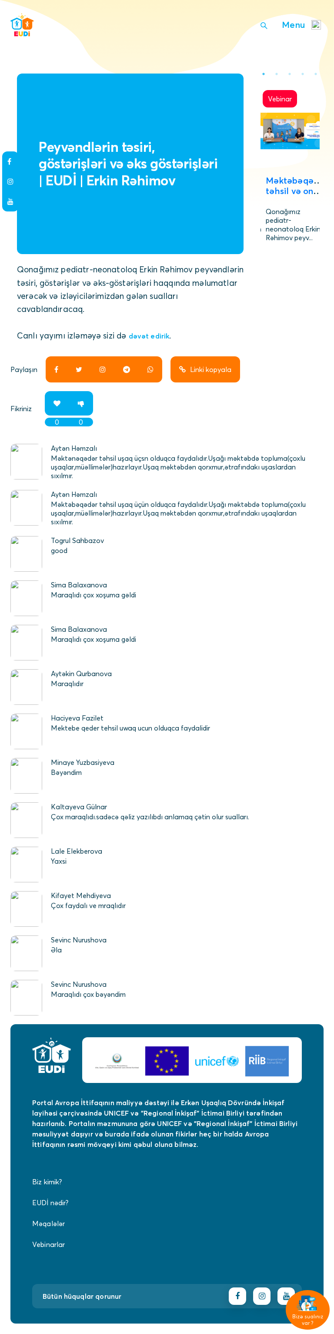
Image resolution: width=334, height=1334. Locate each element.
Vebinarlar (48, 1244)
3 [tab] (289, 74)
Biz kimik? (47, 1181)
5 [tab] (315, 74)
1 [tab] (263, 74)
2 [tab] (276, 74)
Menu (293, 24)
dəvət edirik (149, 336)
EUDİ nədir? (50, 1202)
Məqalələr (48, 1223)
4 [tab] (302, 74)
